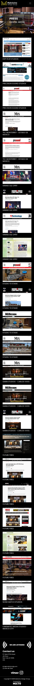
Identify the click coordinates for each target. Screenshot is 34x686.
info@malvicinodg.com (10, 666)
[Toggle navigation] (30, 3)
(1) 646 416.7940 (8, 668)
